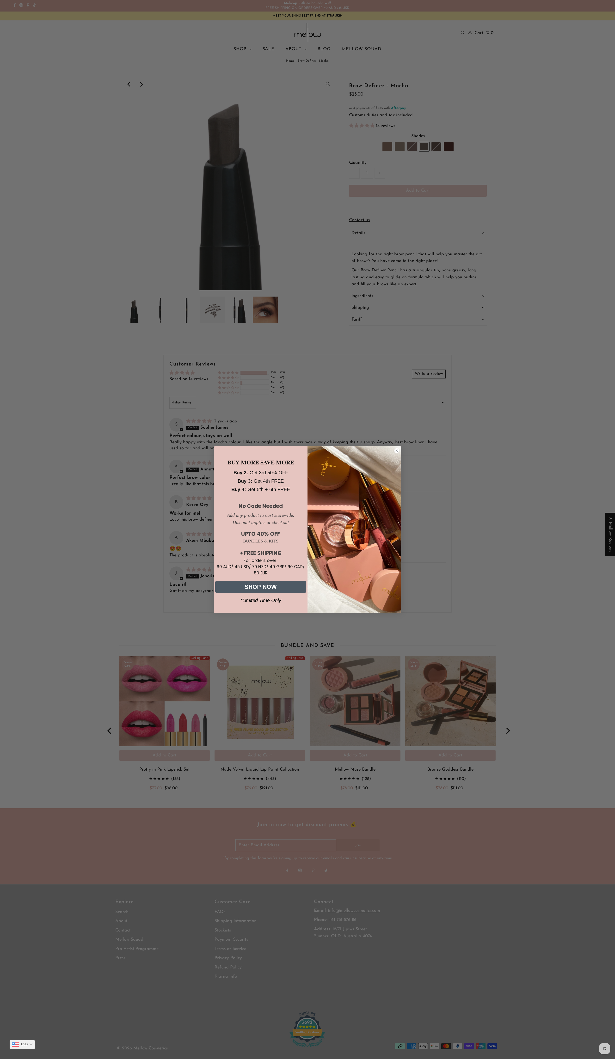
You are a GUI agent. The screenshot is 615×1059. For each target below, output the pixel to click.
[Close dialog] (396, 450)
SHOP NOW (261, 587)
